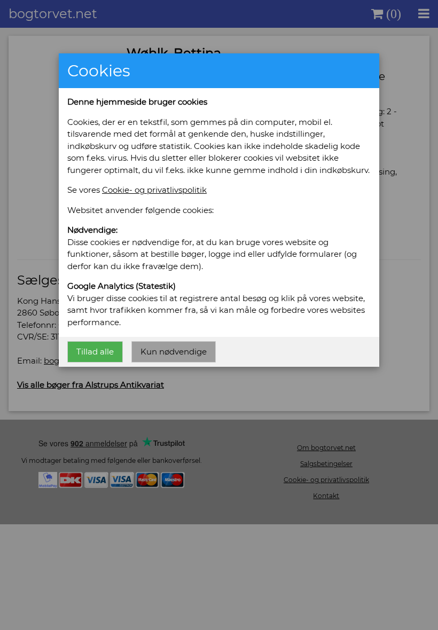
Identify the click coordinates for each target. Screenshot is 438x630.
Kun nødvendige (173, 351)
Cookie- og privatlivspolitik (154, 190)
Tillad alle (95, 351)
